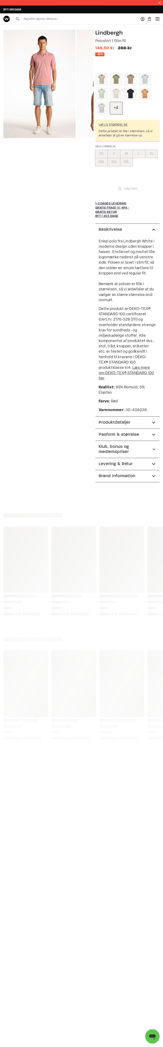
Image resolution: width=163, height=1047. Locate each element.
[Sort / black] (130, 93)
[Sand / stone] (101, 79)
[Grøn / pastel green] (101, 93)
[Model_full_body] (39, 84)
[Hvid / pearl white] (116, 93)
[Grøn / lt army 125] (116, 79)
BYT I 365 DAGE (12, 9)
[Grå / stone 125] (130, 79)
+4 (116, 108)
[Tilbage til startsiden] (6, 19)
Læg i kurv (131, 188)
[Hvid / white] (101, 108)
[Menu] (157, 18)
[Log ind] (142, 18)
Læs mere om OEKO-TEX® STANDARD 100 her (126, 373)
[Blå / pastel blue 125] (145, 79)
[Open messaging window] (152, 1036)
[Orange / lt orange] (145, 93)
